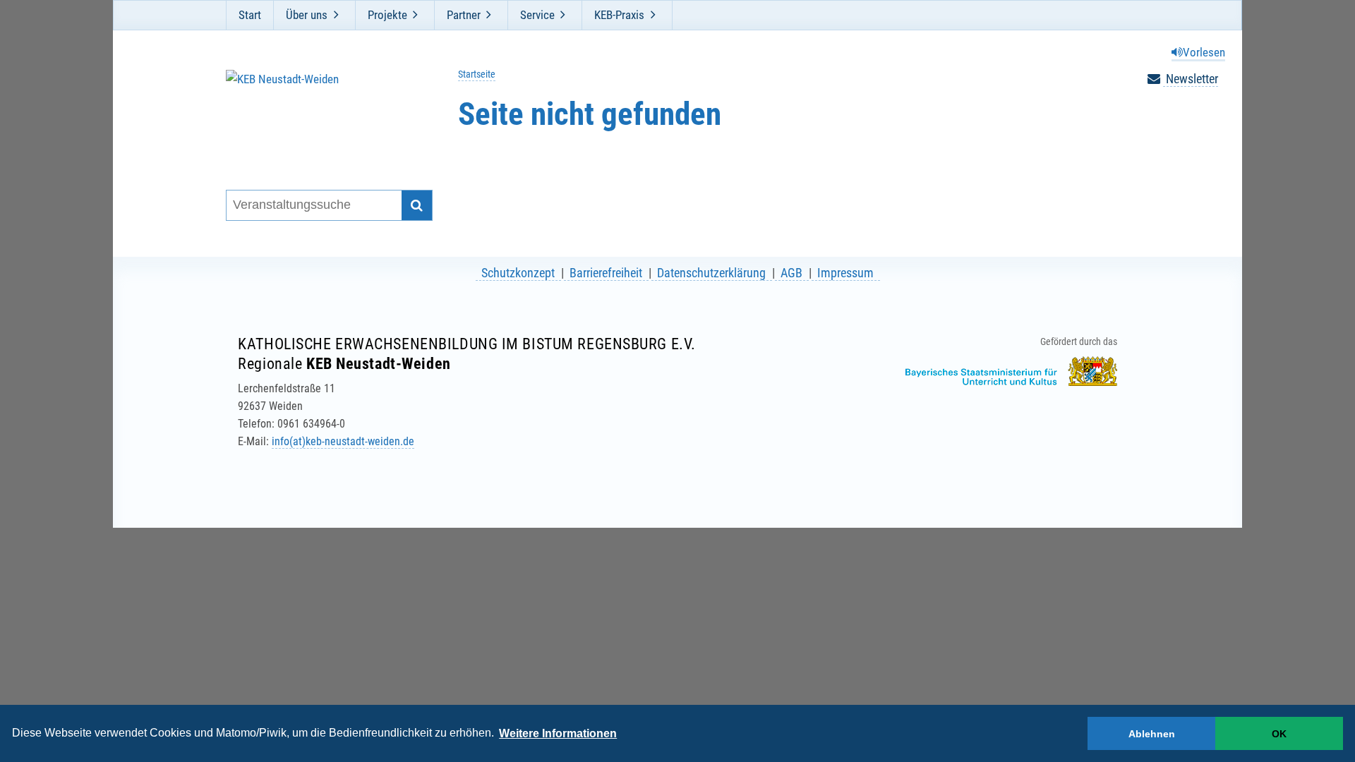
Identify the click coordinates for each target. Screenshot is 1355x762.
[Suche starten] (417, 205)
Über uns (306, 15)
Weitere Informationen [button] (558, 733)
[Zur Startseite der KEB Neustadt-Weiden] (320, 112)
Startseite (476, 74)
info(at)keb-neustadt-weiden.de (343, 441)
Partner (464, 15)
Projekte (387, 15)
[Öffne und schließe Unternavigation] (336, 14)
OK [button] (1279, 733)
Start (250, 15)
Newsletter (1190, 78)
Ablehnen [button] (1151, 733)
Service (537, 15)
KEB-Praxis (619, 15)
